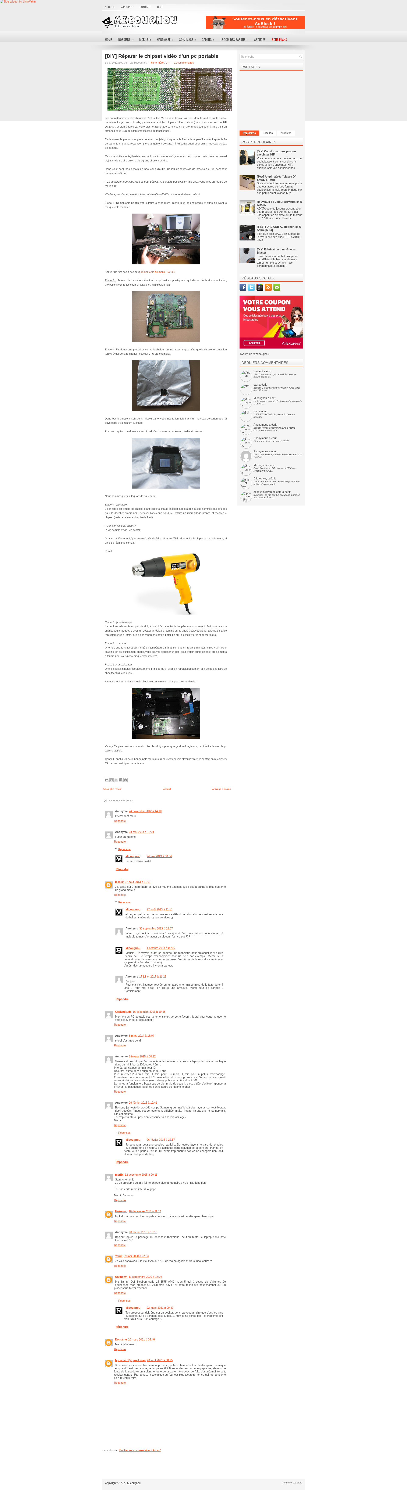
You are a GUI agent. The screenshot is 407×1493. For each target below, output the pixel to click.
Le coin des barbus (234, 39)
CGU (159, 7)
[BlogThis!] (111, 780)
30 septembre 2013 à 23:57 (156, 928)
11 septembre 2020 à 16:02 (145, 1276)
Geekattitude (123, 1011)
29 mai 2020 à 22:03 (136, 1256)
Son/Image (187, 39)
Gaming (208, 39)
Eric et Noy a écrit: (265, 478)
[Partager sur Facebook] (121, 780)
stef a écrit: (261, 384)
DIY (168, 62)
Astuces (259, 39)
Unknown (121, 1211)
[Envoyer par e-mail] (107, 780)
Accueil (110, 7)
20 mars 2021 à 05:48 (141, 1339)
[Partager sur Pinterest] (125, 780)
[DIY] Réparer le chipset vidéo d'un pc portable (161, 56)
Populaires (249, 133)
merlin (119, 1174)
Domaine (121, 1339)
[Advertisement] (255, 22)
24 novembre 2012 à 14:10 (145, 811)
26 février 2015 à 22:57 (161, 1139)
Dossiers (125, 39)
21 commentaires (184, 62)
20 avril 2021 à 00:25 (160, 1360)
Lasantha (297, 1482)
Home (108, 39)
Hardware (165, 39)
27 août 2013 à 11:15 (159, 909)
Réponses (124, 849)
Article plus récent (112, 789)
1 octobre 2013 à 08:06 (161, 948)
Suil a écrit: (261, 411)
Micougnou (132, 856)
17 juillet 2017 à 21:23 (152, 976)
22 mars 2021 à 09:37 (160, 1307)
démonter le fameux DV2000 (158, 272)
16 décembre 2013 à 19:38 (149, 1011)
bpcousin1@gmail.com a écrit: (272, 491)
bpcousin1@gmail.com (130, 1360)
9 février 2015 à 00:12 (142, 1056)
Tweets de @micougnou (254, 354)
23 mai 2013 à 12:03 (141, 831)
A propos (127, 7)
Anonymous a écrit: (265, 424)
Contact (145, 7)
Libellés (268, 133)
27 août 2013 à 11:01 (138, 881)
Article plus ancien (221, 789)
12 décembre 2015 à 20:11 (141, 1174)
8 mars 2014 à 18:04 (141, 1035)
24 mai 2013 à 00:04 (159, 856)
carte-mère (157, 62)
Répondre (120, 820)
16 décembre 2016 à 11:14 (145, 1211)
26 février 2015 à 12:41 (143, 1102)
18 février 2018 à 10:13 (143, 1232)
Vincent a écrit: (263, 371)
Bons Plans (279, 39)
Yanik (118, 1256)
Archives (285, 133)
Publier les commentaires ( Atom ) (140, 1450)
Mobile (145, 39)
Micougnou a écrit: (265, 398)
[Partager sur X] (116, 780)
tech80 (119, 881)
